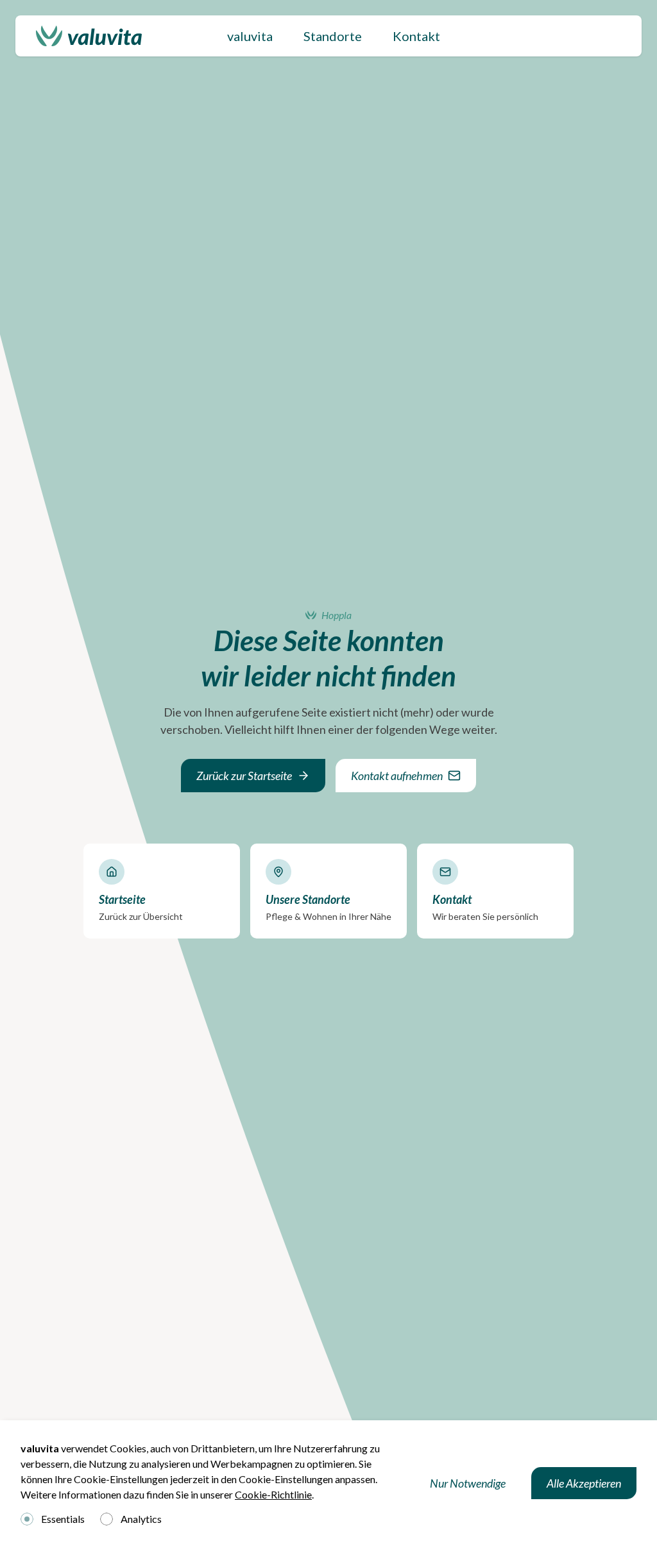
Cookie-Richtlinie (273, 1494)
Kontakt (416, 36)
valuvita (250, 36)
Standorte (332, 36)
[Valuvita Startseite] (89, 36)
